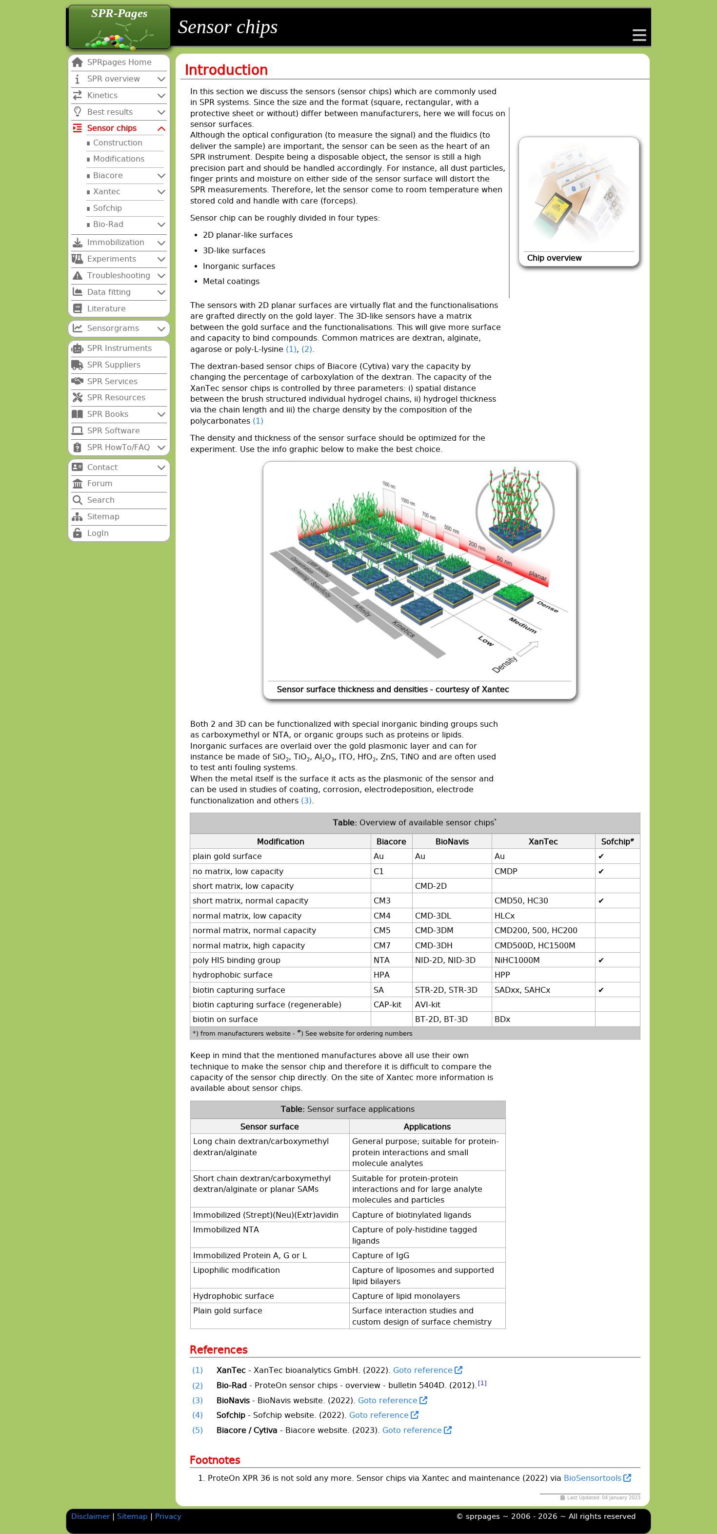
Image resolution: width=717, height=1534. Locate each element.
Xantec (106, 191)
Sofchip (107, 208)
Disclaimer (90, 1516)
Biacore (108, 175)
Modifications (118, 159)
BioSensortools (592, 1478)
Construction (117, 142)
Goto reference (423, 1370)
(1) (291, 349)
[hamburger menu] (639, 38)
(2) (306, 349)
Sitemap (133, 1516)
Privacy (168, 1516)
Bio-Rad (108, 224)
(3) (306, 800)
